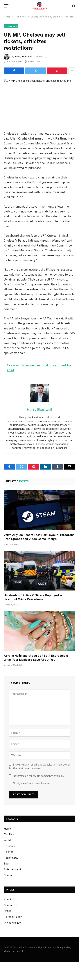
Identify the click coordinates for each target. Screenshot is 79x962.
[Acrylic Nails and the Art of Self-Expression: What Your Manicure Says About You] (39, 631)
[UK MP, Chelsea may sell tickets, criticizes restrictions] (39, 102)
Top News (11, 26)
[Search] (73, 6)
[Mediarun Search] (39, 6)
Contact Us (10, 875)
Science (8, 851)
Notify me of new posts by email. (32, 783)
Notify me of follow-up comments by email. (38, 775)
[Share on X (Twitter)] (35, 70)
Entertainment (12, 869)
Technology (11, 857)
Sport (7, 863)
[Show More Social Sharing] (71, 70)
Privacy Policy (12, 922)
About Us (9, 899)
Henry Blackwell (23, 56)
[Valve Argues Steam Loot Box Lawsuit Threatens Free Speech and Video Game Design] (39, 510)
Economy (9, 846)
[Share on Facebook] (14, 70)
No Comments (14, 61)
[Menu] (6, 6)
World (7, 840)
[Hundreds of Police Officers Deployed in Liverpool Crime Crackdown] (39, 571)
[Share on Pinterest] (57, 70)
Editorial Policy (13, 916)
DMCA (8, 911)
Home (7, 828)
